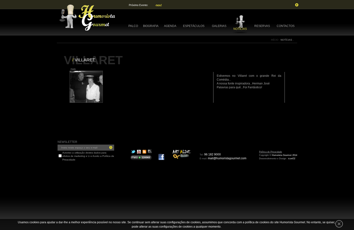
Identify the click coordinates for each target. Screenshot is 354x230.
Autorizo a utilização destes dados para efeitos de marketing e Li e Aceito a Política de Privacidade (88, 156)
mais (73, 69)
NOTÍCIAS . (287, 39)
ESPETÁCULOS (193, 26)
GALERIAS (219, 26)
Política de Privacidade (270, 152)
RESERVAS (262, 26)
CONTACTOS (286, 26)
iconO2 (291, 158)
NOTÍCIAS (240, 29)
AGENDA (170, 26)
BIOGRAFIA (150, 26)
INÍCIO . (276, 39)
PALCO (133, 26)
